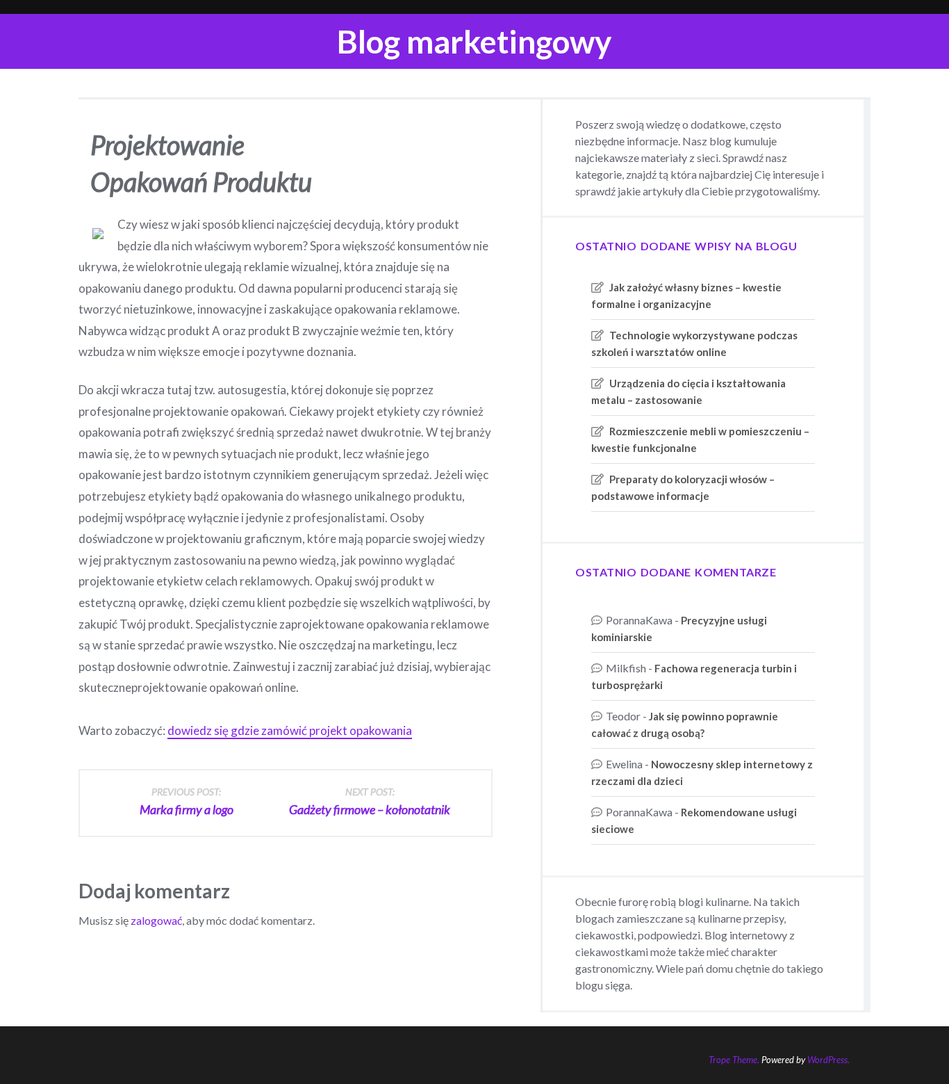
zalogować (156, 920)
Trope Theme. (734, 1059)
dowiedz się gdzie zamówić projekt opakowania (289, 730)
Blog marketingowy (474, 41)
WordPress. (828, 1059)
